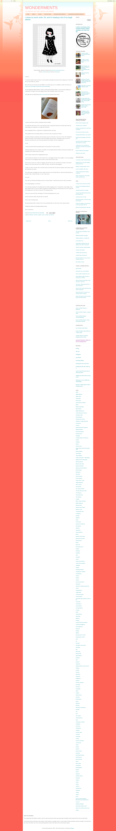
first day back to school (81, 634)
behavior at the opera (80, 536)
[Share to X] (52, 213)
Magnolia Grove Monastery (81, 459)
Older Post (70, 221)
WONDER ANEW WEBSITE (59, 14)
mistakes (78, 730)
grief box (77, 661)
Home (49, 221)
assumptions (78, 526)
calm (77, 555)
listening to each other (80, 153)
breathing (78, 550)
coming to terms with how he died (83, 183)
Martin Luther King (80, 463)
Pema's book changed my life (82, 122)
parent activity (79, 751)
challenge (78, 565)
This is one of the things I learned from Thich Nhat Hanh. (37, 86)
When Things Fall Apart (81, 501)
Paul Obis (78, 474)
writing (77, 348)
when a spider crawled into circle (83, 273)
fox (76, 641)
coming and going (79, 594)
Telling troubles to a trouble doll (82, 238)
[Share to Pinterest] (54, 213)
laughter (39, 214)
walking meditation (80, 803)
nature (77, 744)
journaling (78, 684)
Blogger (72, 828)
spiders (77, 794)
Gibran (77, 444)
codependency (79, 590)
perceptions (78, 765)
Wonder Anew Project (80, 507)
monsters (78, 734)
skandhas (78, 790)
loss (76, 711)
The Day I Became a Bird (81, 490)
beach (77, 534)
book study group (79, 546)
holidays (77, 668)
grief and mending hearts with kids (83, 207)
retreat (77, 784)
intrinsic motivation (80, 682)
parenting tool (79, 757)
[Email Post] (47, 212)
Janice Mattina (79, 455)
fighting (77, 632)
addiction (78, 517)
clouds (77, 588)
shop (49, 71)
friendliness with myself (81, 645)
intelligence (78, 678)
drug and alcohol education (81, 622)
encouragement (79, 626)
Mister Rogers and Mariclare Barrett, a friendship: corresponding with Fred (85, 68)
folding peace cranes (80, 637)
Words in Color (79, 509)
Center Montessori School (81, 412)
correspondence (79, 608)
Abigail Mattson (79, 394)
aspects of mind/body (80, 523)
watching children (80, 360)
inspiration (78, 676)
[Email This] (49, 213)
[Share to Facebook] (53, 213)
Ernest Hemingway (80, 431)
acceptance (78, 513)
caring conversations (80, 561)
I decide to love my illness (81, 125)
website (44, 71)
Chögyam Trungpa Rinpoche (82, 421)
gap (76, 649)
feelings (77, 630)
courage (77, 610)
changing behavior (80, 569)
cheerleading (78, 573)
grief (77, 659)
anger (77, 519)
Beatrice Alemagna (80, 406)
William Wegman (79, 503)
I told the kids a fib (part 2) (81, 255)
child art (77, 575)
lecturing (77, 697)
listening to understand (80, 707)
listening (77, 705)
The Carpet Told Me (80, 488)
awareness (78, 530)
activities (77, 515)
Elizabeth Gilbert (79, 429)
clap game (78, 584)
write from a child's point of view (82, 808)
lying (77, 719)
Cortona (77, 425)
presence (78, 773)
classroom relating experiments (82, 586)
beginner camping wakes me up (82, 166)
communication (79, 596)
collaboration (78, 592)
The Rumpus (78, 492)
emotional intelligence (80, 624)
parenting (78, 753)
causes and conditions (80, 563)
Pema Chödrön (79, 478)
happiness (78, 663)
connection (78, 601)
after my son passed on (44, 94)
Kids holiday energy (80, 261)
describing (78, 616)
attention (77, 528)
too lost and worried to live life (82, 132)
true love (77, 801)
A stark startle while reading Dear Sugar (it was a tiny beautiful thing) (86, 100)
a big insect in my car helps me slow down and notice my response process (83, 146)
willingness (78, 354)
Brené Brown (78, 408)
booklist (77, 548)
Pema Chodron (79, 476)
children (77, 577)
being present (79, 540)
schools (77, 786)
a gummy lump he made (81, 196)
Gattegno (78, 441)
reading (77, 780)
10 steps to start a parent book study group (85, 60)
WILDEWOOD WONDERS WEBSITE (76, 14)
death (77, 612)
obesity (77, 746)
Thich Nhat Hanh (79, 494)
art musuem (78, 521)
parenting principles (80, 755)
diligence (78, 618)
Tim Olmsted (78, 497)
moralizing (78, 736)
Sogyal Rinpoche (79, 482)
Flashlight (78, 435)
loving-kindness (79, 717)
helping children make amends (82, 666)
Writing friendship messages (82, 235)
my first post (78, 742)
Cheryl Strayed (79, 417)
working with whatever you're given (83, 134)
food (77, 639)
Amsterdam (30, 214)
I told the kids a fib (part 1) (81, 252)
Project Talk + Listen (80, 480)
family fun (78, 628)
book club (78, 544)
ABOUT (33, 14)
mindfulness (78, 728)
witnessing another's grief (81, 806)
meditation (78, 724)
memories (78, 726)
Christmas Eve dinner (80, 419)
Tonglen (77, 499)
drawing (77, 620)
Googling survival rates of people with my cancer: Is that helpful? (85, 113)
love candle (78, 715)
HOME (28, 14)
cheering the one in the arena (82, 363)
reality (77, 782)
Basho (77, 404)
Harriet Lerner (79, 446)
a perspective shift (80, 511)
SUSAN (39, 14)
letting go (78, 703)
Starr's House (79, 484)
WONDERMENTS (41, 7)
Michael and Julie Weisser (81, 468)
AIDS (77, 392)
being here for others (80, 538)
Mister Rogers (79, 470)
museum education (80, 740)
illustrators (78, 674)
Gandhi (77, 439)
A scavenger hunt (79, 240)
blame (77, 542)
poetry (77, 771)
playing (77, 769)
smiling (46, 214)
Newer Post (28, 221)
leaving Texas (79, 695)
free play (77, 643)
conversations (79, 605)
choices (77, 579)
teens (77, 796)
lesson (77, 701)
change (77, 567)
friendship (78, 647)
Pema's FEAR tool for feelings (82, 150)
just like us (78, 686)
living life (77, 709)
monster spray (79, 732)
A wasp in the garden (80, 249)
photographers (79, 767)
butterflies (78, 552)
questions (78, 777)
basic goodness (79, 532)
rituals (43, 214)
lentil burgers (78, 699)
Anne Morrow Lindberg (81, 402)
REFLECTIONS (47, 14)
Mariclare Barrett (79, 461)
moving (77, 738)
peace (77, 761)
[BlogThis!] (50, 213)
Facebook (58, 71)
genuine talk (78, 653)
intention (35, 214)
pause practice (79, 759)
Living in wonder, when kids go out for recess (85, 54)
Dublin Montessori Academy (82, 427)
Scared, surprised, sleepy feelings (83, 247)
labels (77, 690)
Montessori (78, 472)
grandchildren (79, 655)
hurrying (77, 672)
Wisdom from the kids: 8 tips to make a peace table (86, 106)
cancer (77, 559)
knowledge (78, 688)
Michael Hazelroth (79, 465)
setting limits (78, 788)
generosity (78, 651)
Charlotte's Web (79, 415)
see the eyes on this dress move (57, 70)
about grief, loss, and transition (82, 271)
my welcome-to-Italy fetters (81, 328)
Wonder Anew (79, 505)
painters (77, 748)
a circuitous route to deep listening (83, 159)
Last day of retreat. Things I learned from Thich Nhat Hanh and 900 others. (85, 81)
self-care (77, 351)
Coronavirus (78, 423)
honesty (77, 670)
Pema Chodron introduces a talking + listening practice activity (85, 93)
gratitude (78, 657)
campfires (78, 557)
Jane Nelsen (78, 453)
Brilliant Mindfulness (80, 410)
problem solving (79, 775)
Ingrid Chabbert (79, 451)
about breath (78, 268)
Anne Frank (78, 400)
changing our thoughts (80, 571)
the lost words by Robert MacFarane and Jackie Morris (82, 799)
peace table (78, 763)
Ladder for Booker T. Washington (83, 457)
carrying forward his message (82, 190)
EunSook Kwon (79, 433)
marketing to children (80, 722)
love (77, 713)
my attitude (78, 357)
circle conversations (80, 581)
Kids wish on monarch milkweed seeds (86, 86)
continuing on (78, 603)
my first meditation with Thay (82, 169)
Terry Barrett (51, 214)
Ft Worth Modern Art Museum (82, 437)
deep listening (79, 614)
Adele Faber (78, 396)
